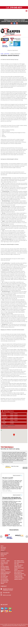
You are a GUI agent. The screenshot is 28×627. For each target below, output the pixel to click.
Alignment (3, 560)
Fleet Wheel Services (18, 565)
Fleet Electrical (4, 577)
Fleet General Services (19, 560)
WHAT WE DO (3, 547)
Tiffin (21, 624)
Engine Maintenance (5, 573)
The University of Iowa (12, 624)
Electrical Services (5, 566)
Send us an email (7, 595)
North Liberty (25, 624)
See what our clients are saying (10, 449)
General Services (17, 566)
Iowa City (18, 624)
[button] (14, 435)
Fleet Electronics (4, 579)
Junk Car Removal (18, 572)
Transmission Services (19, 577)
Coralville (5, 624)
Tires (25, 575)
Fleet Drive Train (4, 576)
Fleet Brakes (3, 575)
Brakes (8, 560)
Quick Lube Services (18, 575)
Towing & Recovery (18, 576)
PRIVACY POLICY (4, 554)
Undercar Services (18, 579)
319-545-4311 (16, 7)
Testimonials (7, 447)
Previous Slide (24, 468)
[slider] (8, 467)
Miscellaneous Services (19, 573)
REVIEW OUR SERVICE (4, 553)
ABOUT (2, 546)
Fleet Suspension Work (19, 562)
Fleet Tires (16, 563)
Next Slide (26, 468)
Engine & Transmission (6, 572)
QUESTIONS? (6, 53)
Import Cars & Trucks (19, 570)
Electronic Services (5, 567)
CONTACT (3, 550)
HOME (2, 53)
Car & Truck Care (4, 562)
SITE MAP (2, 556)
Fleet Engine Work (4, 580)
